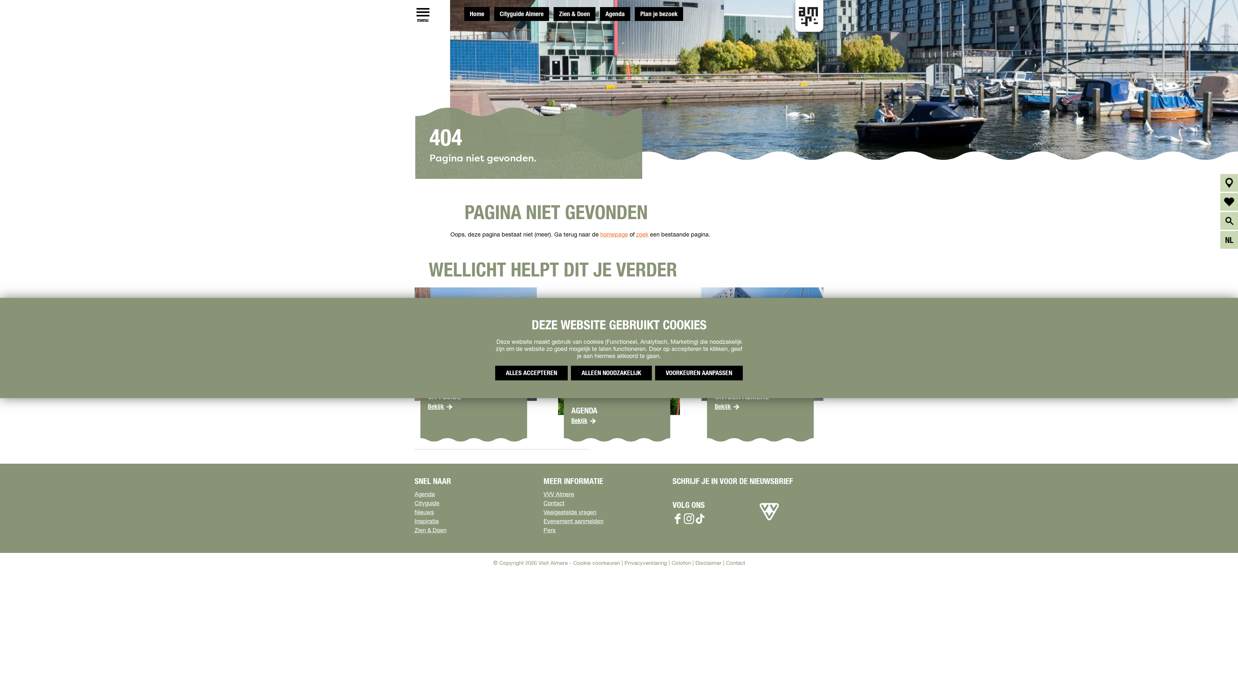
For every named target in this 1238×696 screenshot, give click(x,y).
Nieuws (424, 513)
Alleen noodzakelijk (611, 373)
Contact (554, 504)
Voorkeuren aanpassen (699, 373)
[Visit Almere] (769, 520)
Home (477, 14)
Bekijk (436, 406)
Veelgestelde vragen (570, 513)
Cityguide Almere (522, 14)
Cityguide (427, 504)
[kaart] (1229, 183)
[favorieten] (1229, 202)
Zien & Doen (574, 14)
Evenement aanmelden (574, 522)
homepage (614, 235)
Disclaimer (708, 563)
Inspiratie (427, 522)
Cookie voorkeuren (596, 563)
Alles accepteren (531, 373)
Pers (549, 531)
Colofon (681, 563)
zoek (642, 235)
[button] (1218, 676)
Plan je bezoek (659, 14)
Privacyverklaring (645, 563)
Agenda (615, 14)
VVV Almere (559, 495)
